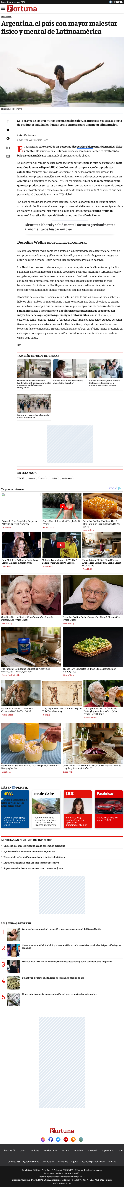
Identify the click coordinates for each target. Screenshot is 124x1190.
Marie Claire (50, 1150)
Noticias (34, 1150)
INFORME (6, 16)
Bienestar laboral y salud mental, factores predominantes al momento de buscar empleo (69, 226)
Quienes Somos (31, 1161)
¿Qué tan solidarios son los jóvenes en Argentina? (29, 851)
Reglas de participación (93, 1161)
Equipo (74, 1161)
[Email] (8, 156)
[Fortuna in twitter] (58, 1139)
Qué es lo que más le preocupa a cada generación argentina (34, 845)
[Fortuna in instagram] (43, 1139)
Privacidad (62, 1161)
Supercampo (107, 1150)
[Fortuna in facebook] (50, 1139)
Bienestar (31, 478)
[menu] (3, 8)
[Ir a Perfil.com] (116, 2)
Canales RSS (14, 1161)
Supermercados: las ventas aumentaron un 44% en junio (33, 868)
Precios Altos (67, 478)
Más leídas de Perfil (16, 923)
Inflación (53, 478)
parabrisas (109, 795)
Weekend (92, 1150)
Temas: (21, 478)
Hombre (78, 1150)
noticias (15, 795)
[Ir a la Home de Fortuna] (22, 8)
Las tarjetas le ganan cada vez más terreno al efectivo (31, 862)
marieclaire (46, 795)
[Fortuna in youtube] (66, 1139)
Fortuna (65, 1150)
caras (78, 795)
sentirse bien (85, 146)
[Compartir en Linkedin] (8, 147)
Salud (42, 478)
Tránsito (112, 1161)
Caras (23, 1150)
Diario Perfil (8, 1150)
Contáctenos (48, 1161)
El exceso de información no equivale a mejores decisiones (34, 856)
